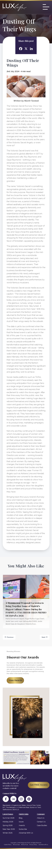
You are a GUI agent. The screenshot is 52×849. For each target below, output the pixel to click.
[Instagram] (21, 799)
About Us (40, 818)
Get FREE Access (38, 785)
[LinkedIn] (13, 799)
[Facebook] (6, 799)
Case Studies (42, 825)
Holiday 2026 (8, 822)
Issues (21, 822)
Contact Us (41, 822)
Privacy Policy (33, 844)
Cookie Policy (7, 844)
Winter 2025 (7, 833)
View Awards (15, 680)
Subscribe (23, 829)
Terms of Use (24, 844)
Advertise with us (43, 844)
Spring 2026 (8, 825)
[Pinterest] (29, 799)
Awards (22, 825)
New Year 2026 (9, 829)
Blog (20, 818)
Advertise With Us (26, 833)
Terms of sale (16, 844)
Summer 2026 (8, 818)
